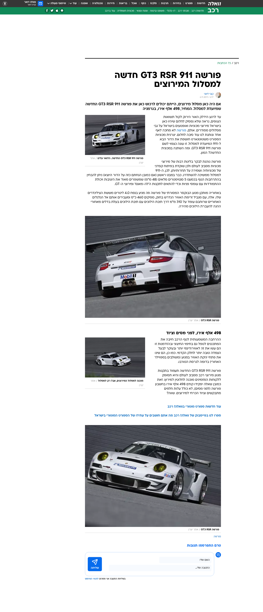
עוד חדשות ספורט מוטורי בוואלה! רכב (194, 406)
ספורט (189, 3)
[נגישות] (5, 3)
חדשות (201, 3)
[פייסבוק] (47, 10)
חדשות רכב (197, 11)
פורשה (181, 130)
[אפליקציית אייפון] (57, 10)
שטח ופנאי (142, 11)
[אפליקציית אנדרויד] (62, 10)
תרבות (165, 3)
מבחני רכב (183, 11)
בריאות (123, 3)
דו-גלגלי (171, 11)
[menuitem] (199, 4)
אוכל (134, 3)
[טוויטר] (52, 10)
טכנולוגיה (97, 3)
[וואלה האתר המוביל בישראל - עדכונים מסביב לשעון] (214, 3)
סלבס (153, 3)
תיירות (111, 3)
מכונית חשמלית (125, 11)
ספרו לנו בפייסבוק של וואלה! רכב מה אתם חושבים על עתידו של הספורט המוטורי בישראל (157, 415)
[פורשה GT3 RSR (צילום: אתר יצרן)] (153, 270)
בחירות (177, 3)
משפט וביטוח (157, 11)
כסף (143, 3)
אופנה (84, 3)
